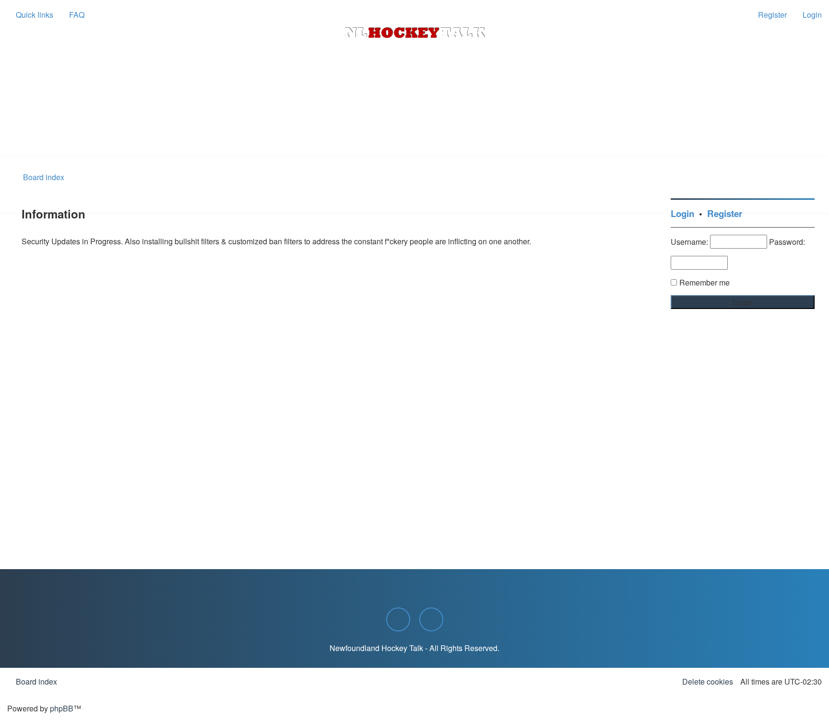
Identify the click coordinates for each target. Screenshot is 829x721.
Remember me (704, 282)
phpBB (61, 708)
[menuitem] (72, 15)
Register (724, 213)
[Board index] (414, 32)
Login (682, 213)
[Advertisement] (414, 129)
